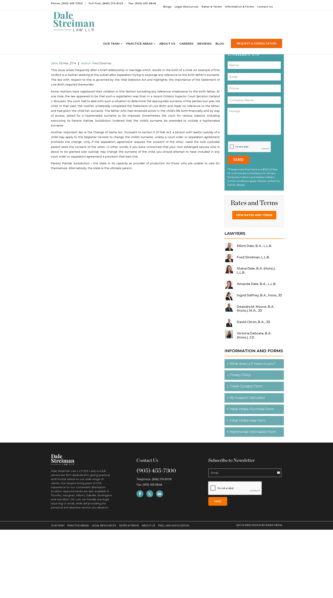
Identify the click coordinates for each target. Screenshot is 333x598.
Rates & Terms (212, 6)
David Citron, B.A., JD (253, 322)
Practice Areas (139, 43)
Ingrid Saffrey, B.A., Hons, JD (259, 295)
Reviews (204, 43)
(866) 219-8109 (112, 3)
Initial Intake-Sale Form (248, 420)
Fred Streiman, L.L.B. (253, 257)
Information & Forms (239, 6)
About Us (167, 43)
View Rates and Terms (254, 215)
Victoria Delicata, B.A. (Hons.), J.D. (254, 335)
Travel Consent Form (246, 386)
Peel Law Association (173, 525)
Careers (186, 43)
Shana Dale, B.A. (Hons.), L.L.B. (256, 270)
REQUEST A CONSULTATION (256, 43)
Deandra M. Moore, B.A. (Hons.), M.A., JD (255, 309)
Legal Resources (186, 6)
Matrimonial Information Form (253, 432)
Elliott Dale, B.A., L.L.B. (254, 246)
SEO (239, 525)
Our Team (111, 43)
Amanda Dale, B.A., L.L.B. (256, 284)
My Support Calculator (247, 398)
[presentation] (249, 146)
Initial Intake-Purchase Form (252, 409)
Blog (219, 43)
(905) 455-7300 (72, 3)
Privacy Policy (240, 375)
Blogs (167, 6)
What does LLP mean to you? (252, 364)
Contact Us (265, 6)
